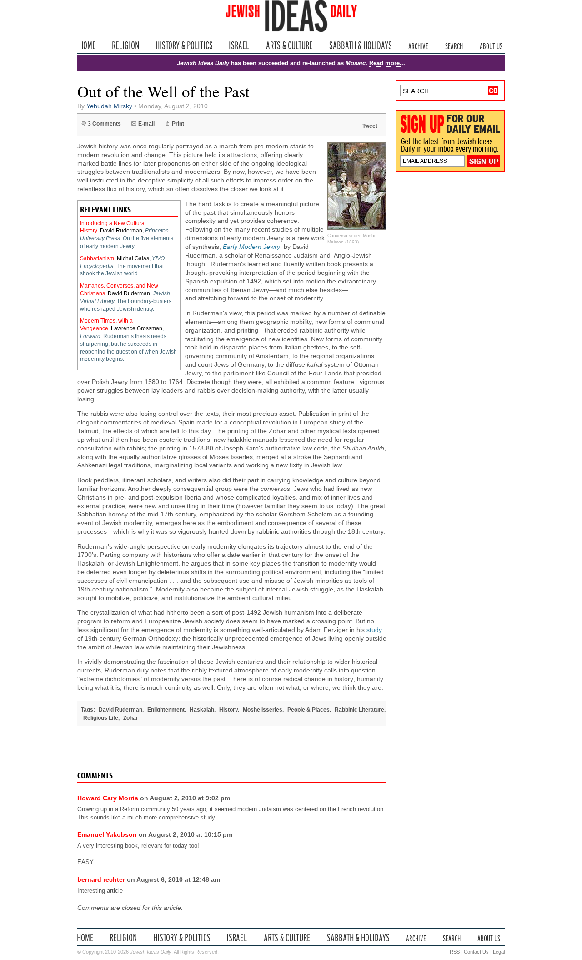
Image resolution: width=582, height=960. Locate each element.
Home (87, 45)
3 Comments (104, 124)
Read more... (387, 63)
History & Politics (184, 45)
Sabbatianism (97, 258)
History (228, 710)
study (374, 630)
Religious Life (100, 718)
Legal (499, 952)
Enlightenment (166, 710)
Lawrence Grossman (136, 328)
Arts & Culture (289, 45)
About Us (491, 45)
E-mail (146, 124)
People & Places (308, 710)
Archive (418, 45)
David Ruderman (121, 230)
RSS (455, 952)
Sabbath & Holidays (360, 45)
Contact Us (476, 952)
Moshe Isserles (262, 710)
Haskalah (202, 710)
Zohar (130, 718)
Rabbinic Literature (359, 710)
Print (178, 124)
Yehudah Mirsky (109, 106)
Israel (239, 45)
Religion (125, 45)
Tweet (369, 126)
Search (454, 45)
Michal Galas (133, 258)
